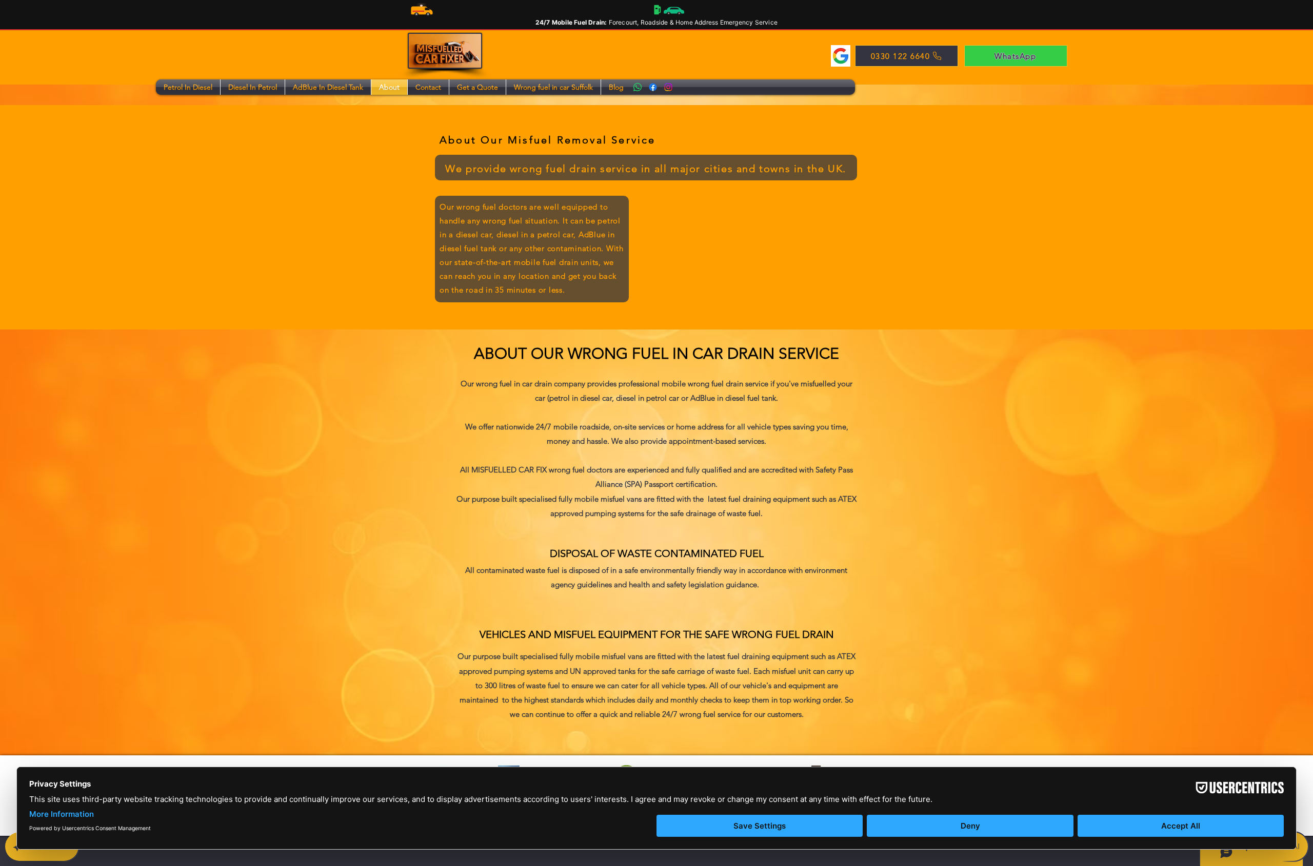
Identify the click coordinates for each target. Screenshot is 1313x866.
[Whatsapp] (637, 87)
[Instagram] (668, 87)
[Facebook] (653, 87)
